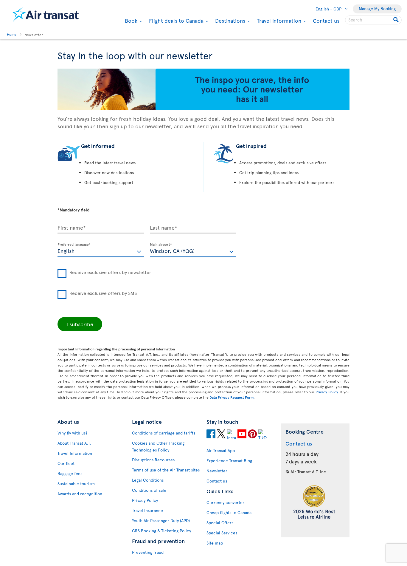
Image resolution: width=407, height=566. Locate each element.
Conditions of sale (149, 490)
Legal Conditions (148, 480)
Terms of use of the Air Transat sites (166, 470)
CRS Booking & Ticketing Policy (161, 530)
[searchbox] (373, 20)
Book (130, 21)
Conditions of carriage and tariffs (163, 433)
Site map (214, 543)
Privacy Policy (327, 391)
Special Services (221, 533)
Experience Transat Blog (229, 460)
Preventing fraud (148, 552)
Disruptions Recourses (153, 460)
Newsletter (216, 471)
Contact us (326, 20)
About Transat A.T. (74, 443)
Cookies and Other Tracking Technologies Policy (158, 446)
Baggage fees (70, 473)
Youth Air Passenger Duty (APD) (161, 520)
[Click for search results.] (396, 20)
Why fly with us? (72, 433)
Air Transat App (220, 450)
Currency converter (225, 502)
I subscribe (79, 324)
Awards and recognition (80, 494)
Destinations (229, 21)
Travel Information (278, 21)
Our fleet (66, 463)
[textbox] (101, 250)
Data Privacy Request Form (231, 397)
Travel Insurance (147, 510)
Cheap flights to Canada (228, 512)
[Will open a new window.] (210, 434)
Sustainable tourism (76, 483)
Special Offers (219, 522)
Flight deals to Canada (175, 21)
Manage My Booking (377, 8)
